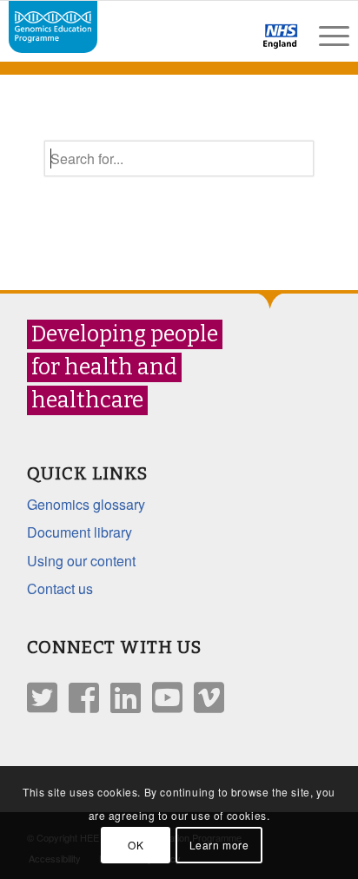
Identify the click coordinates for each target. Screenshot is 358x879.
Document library (79, 532)
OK (135, 844)
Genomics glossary (86, 504)
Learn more (219, 844)
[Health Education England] (235, 43)
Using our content (81, 561)
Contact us (60, 588)
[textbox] (179, 158)
